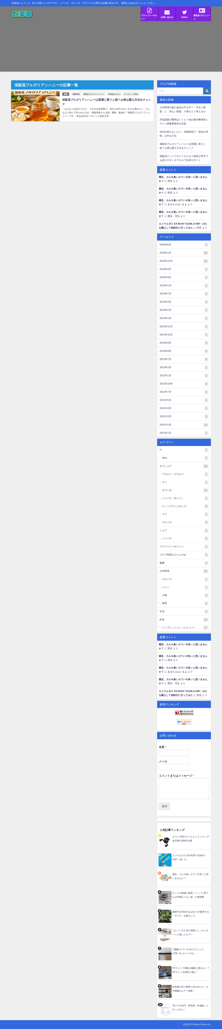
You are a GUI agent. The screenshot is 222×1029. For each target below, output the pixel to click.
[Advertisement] (111, 47)
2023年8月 (183, 351)
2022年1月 (183, 375)
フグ (184, 514)
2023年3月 (183, 367)
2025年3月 (183, 277)
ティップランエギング (184, 506)
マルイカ (184, 522)
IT (183, 450)
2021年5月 (183, 400)
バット (184, 587)
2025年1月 (183, 285)
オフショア (183, 466)
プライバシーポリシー (183, 546)
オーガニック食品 (131, 94)
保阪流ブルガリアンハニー (93, 94)
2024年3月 (183, 302)
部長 (170, 181)
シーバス (184, 538)
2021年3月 (183, 416)
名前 (162, 747)
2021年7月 (183, 392)
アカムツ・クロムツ (184, 474)
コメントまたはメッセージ (176, 775)
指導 (184, 603)
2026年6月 (183, 244)
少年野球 (183, 571)
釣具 (183, 619)
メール (163, 761)
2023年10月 (183, 334)
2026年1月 (183, 253)
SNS (184, 458)
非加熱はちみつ (114, 94)
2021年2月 (183, 424)
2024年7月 (183, 293)
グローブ (184, 579)
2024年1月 (183, 318)
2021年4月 (183, 408)
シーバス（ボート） (184, 498)
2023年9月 (183, 343)
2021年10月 (183, 383)
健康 (65, 94)
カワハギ (184, 490)
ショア (183, 530)
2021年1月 (183, 433)
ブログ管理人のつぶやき (183, 554)
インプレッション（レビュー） (184, 627)
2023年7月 (183, 359)
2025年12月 (183, 261)
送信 (164, 806)
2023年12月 (183, 326)
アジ (184, 482)
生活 (183, 611)
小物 (184, 595)
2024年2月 (183, 310)
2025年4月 (183, 269)
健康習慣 (76, 94)
